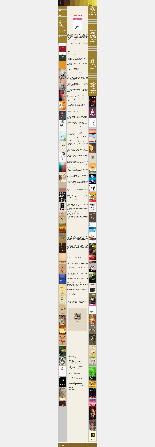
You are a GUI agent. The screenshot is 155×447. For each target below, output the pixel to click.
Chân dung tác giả (61, 23)
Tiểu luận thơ (66, 443)
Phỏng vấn (60, 15)
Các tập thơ (63, 443)
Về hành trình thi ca (61, 25)
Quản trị (64, 445)
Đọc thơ (60, 17)
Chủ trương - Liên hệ (90, 443)
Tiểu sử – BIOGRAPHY (61, 36)
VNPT (62, 445)
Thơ (59, 8)
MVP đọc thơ (80, 443)
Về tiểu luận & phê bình (61, 26)
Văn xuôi (60, 10)
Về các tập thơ (60, 24)
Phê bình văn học (71, 443)
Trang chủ (69, 7)
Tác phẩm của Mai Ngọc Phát (62, 20)
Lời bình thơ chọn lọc (61, 27)
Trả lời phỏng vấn (76, 443)
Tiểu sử (87, 443)
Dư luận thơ (83, 443)
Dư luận (60, 22)
